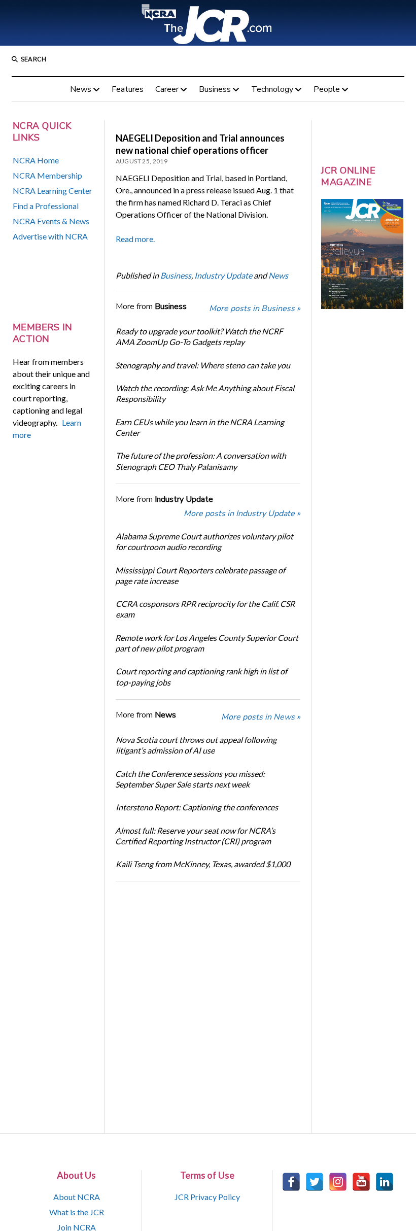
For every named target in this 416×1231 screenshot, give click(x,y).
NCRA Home (36, 160)
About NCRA (76, 1197)
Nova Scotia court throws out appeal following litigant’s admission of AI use (196, 745)
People (327, 89)
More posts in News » (260, 717)
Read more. (135, 239)
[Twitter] (314, 1182)
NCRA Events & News (51, 221)
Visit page (208, 23)
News (80, 89)
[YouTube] (361, 1182)
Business (215, 89)
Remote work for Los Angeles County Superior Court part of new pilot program (206, 643)
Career (167, 89)
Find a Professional (46, 206)
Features (128, 89)
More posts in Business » (254, 308)
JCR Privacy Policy (207, 1197)
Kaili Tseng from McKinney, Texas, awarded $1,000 (203, 864)
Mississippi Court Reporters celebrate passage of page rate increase (200, 575)
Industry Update (223, 275)
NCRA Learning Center (52, 190)
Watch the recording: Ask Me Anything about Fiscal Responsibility (205, 393)
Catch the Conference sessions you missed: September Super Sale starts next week (190, 779)
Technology (272, 89)
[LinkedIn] (384, 1182)
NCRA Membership (47, 175)
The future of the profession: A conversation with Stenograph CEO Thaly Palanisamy (201, 461)
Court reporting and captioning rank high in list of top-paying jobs (201, 676)
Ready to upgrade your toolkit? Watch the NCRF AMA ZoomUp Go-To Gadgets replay (199, 336)
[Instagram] (338, 1182)
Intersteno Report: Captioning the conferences (197, 807)
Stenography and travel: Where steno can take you (202, 365)
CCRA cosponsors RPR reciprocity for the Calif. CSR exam (205, 609)
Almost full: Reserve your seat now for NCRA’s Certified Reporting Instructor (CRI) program (195, 836)
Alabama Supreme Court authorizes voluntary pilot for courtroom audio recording (204, 541)
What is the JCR (76, 1212)
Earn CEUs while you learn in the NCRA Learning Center (199, 427)
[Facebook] (291, 1182)
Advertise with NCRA (50, 236)
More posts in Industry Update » (242, 513)
